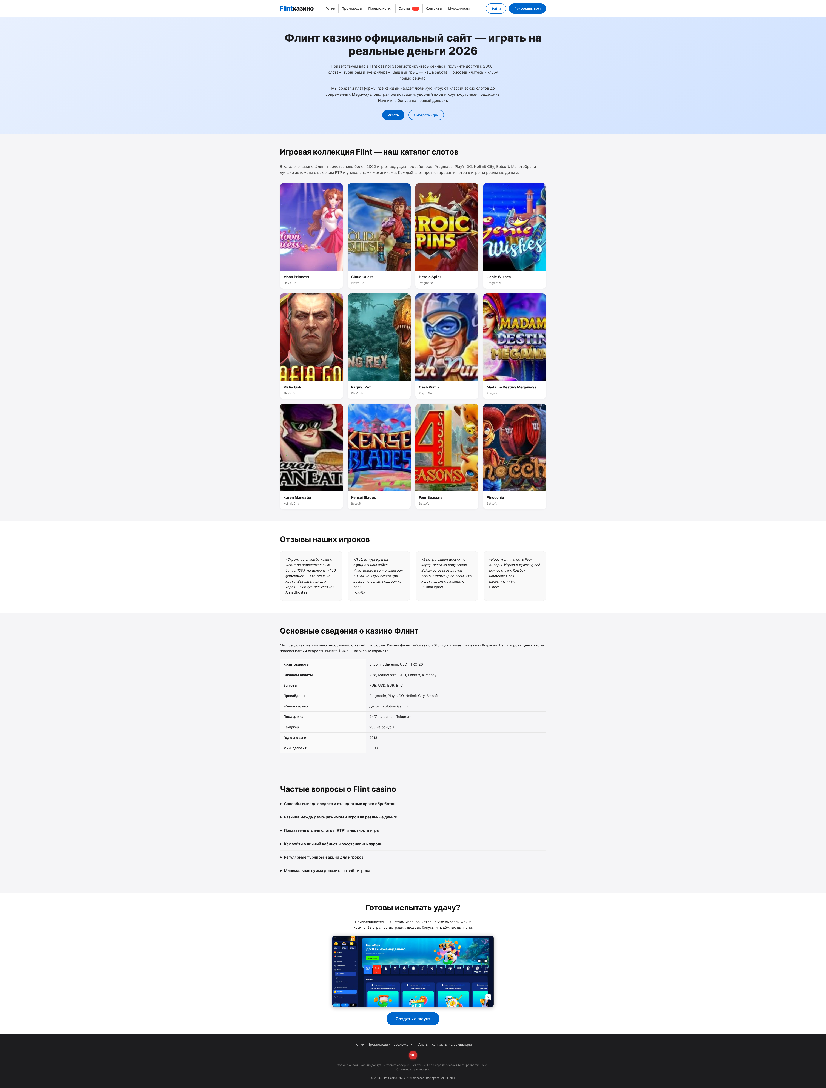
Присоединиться (527, 8)
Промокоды (352, 8)
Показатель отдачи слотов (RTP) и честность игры (332, 830)
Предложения (380, 8)
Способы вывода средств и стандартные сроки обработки (340, 803)
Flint (297, 8)
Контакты (434, 8)
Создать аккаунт (413, 1018)
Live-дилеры (459, 8)
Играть (393, 115)
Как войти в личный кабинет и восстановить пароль (333, 844)
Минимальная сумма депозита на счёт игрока (327, 870)
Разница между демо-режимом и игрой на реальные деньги (341, 817)
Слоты (408, 8)
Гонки (330, 8)
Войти (496, 8)
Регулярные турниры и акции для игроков (324, 857)
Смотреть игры (426, 115)
